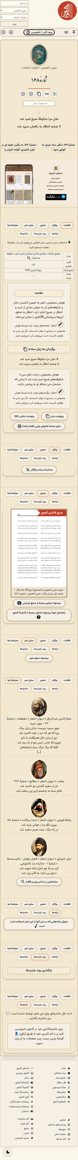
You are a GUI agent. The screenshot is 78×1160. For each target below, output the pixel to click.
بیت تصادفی (60, 1073)
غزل (33, 264)
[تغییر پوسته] (8, 1152)
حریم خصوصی (22, 1138)
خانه (64, 1068)
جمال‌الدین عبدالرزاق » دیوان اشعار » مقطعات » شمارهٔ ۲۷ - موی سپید (39, 721)
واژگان (54, 225)
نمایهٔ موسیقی (59, 1087)
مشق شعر (29, 225)
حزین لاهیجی (49, 67)
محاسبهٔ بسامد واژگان (41, 470)
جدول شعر (60, 1078)
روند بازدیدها (40, 234)
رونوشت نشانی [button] (26, 416)
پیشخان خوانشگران (20, 1102)
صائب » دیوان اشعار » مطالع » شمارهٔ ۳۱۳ (39, 781)
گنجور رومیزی (23, 1073)
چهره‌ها (62, 1129)
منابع (27, 1128)
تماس (26, 1133)
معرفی (63, 1120)
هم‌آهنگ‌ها (12, 225)
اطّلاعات (67, 225)
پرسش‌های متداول (57, 1125)
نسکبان (26, 1111)
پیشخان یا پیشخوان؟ (19, 1106)
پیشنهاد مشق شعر (39, 658)
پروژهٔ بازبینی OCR (33, 270)
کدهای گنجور (23, 1068)
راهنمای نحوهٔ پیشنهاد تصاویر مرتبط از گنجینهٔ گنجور (39, 613)
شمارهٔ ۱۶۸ (39, 79)
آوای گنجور (24, 1097)
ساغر (27, 1078)
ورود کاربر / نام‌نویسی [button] (41, 32)
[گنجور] (67, 10)
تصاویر (43, 225)
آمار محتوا (61, 1139)
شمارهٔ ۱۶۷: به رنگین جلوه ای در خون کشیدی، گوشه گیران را (19, 147)
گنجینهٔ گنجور (23, 1087)
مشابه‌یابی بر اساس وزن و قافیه (41, 882)
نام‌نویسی (20, 1029)
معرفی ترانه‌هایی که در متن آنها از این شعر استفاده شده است (39, 924)
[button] (74, 32)
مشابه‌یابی (61, 1097)
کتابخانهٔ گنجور (22, 1083)
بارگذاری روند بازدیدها (39, 970)
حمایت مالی (60, 1134)
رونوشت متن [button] (57, 416)
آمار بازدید (25, 1124)
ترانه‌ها (55, 234)
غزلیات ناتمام (30, 67)
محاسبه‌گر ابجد (22, 1092)
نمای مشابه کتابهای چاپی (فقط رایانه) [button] (41, 426)
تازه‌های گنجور (59, 1102)
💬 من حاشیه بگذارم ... (28, 1016)
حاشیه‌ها (24, 234)
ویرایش (24, 336)
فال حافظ (61, 1083)
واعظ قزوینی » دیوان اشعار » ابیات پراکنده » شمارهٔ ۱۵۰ (39, 820)
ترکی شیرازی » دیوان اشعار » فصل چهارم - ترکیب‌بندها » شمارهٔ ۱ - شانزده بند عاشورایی (39, 861)
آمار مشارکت (23, 1119)
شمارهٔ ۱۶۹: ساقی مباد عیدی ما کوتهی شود (58, 147)
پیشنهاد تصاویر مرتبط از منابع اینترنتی (42, 603)
